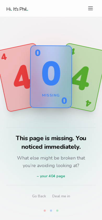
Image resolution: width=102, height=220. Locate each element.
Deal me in (61, 196)
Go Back (39, 196)
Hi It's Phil (17, 8)
